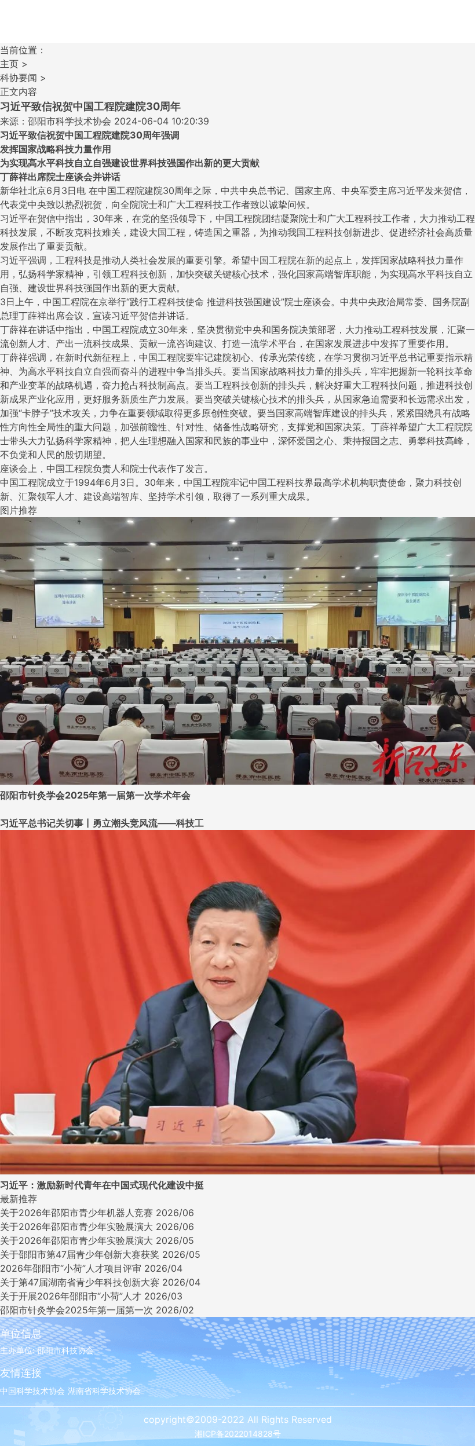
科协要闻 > (23, 77)
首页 (32, 28)
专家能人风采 (350, 28)
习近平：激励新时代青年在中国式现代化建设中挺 (102, 1185)
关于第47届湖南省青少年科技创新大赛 (79, 1282)
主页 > (14, 63)
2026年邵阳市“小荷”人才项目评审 (70, 1268)
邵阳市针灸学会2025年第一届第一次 (76, 1310)
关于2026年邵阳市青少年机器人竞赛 (76, 1212)
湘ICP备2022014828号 (238, 1433)
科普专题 (223, 28)
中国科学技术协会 (32, 1391)
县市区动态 (159, 28)
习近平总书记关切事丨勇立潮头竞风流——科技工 (102, 823)
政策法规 (414, 28)
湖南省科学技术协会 (104, 1391)
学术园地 (286, 28)
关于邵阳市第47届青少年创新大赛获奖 (79, 1254)
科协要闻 (95, 28)
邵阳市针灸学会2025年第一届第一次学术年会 (95, 795)
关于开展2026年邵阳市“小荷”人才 (70, 1296)
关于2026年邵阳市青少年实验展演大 (76, 1226)
